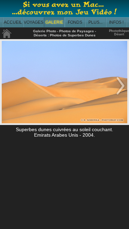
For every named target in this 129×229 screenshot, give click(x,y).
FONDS (75, 22)
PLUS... (95, 22)
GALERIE (54, 22)
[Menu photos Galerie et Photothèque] (7, 37)
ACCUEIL (13, 22)
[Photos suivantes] (120, 95)
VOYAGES (33, 22)
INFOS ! (116, 22)
